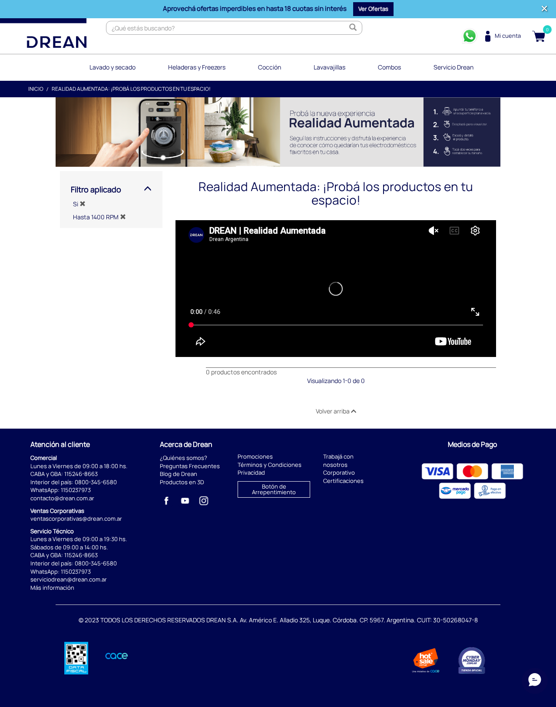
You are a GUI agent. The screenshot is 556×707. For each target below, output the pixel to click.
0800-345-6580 (96, 482)
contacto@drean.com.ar (62, 498)
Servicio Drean (453, 67)
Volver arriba (333, 411)
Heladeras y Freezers (196, 67)
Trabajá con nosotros (338, 461)
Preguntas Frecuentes (190, 466)
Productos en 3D (182, 482)
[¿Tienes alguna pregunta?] (469, 36)
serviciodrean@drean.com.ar (68, 579)
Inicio (35, 89)
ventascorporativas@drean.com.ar (76, 518)
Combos (389, 67)
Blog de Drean (178, 474)
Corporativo (339, 472)
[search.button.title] (353, 28)
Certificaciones (343, 481)
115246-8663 (81, 474)
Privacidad (251, 472)
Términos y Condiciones (269, 465)
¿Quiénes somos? (183, 458)
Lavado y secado (112, 67)
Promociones (255, 456)
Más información (52, 587)
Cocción (269, 67)
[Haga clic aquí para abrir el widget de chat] (535, 681)
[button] (373, 9)
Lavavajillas (329, 67)
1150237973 (76, 490)
